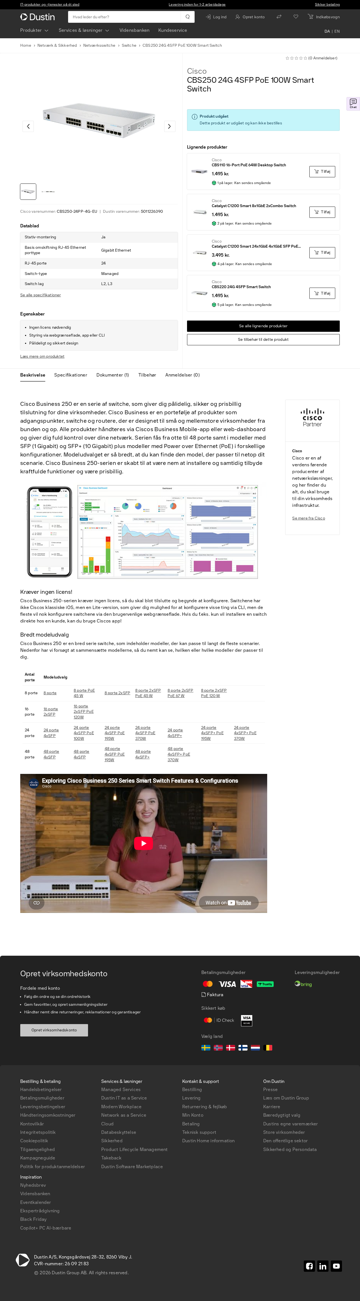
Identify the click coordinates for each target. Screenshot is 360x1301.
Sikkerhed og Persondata (290, 1149)
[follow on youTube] (336, 1266)
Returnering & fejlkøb (204, 1106)
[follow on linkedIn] (322, 1266)
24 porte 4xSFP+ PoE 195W (212, 733)
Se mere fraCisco (308, 518)
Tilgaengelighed (37, 1149)
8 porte (50, 693)
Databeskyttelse (118, 1132)
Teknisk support (199, 1132)
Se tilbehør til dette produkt (263, 339)
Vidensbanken (134, 30)
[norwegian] (218, 1048)
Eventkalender (35, 1202)
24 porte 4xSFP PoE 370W (145, 733)
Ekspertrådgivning (40, 1210)
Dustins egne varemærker (290, 1124)
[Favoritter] (296, 16)
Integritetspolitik (38, 1132)
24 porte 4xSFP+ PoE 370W (245, 733)
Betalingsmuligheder (42, 1098)
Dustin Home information (208, 1140)
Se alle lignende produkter (263, 326)
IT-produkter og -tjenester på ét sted (49, 4)
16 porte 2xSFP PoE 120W (84, 712)
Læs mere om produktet (42, 356)
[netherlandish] (255, 1048)
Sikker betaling (327, 4)
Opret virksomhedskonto (54, 1030)
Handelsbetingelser (41, 1089)
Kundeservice (172, 30)
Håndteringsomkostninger (48, 1115)
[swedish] (205, 1048)
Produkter (31, 30)
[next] (170, 126)
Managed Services (121, 1089)
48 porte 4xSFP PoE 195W (115, 754)
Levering (191, 1098)
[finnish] (243, 1048)
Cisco (197, 71)
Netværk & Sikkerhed (57, 45)
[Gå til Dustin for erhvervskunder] (38, 17)
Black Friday (33, 1219)
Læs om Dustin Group (286, 1098)
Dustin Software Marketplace (132, 1166)
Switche (129, 45)
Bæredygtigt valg (281, 1115)
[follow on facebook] (309, 1266)
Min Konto (192, 1115)
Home (25, 45)
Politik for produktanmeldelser (52, 1166)
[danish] (230, 1048)
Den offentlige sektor (285, 1140)
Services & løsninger (81, 30)
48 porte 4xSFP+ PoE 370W (179, 754)
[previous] (28, 126)
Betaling (191, 1124)
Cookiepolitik (34, 1140)
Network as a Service (123, 1115)
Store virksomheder (284, 1132)
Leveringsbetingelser (42, 1106)
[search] (187, 17)
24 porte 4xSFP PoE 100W (84, 733)
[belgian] (267, 1048)
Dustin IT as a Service (124, 1098)
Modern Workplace (121, 1106)
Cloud (107, 1124)
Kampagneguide (37, 1158)
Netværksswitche (99, 45)
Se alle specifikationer (40, 295)
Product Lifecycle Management (134, 1149)
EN (337, 31)
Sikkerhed (112, 1140)
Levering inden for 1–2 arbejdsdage (197, 4)
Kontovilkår (32, 1124)
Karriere (271, 1106)
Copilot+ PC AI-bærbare (45, 1228)
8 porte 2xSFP (117, 693)
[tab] (35, 375)
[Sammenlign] (279, 16)
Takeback (111, 1158)
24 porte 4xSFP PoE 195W (115, 733)
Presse (270, 1089)
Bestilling (192, 1089)
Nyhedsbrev (33, 1185)
